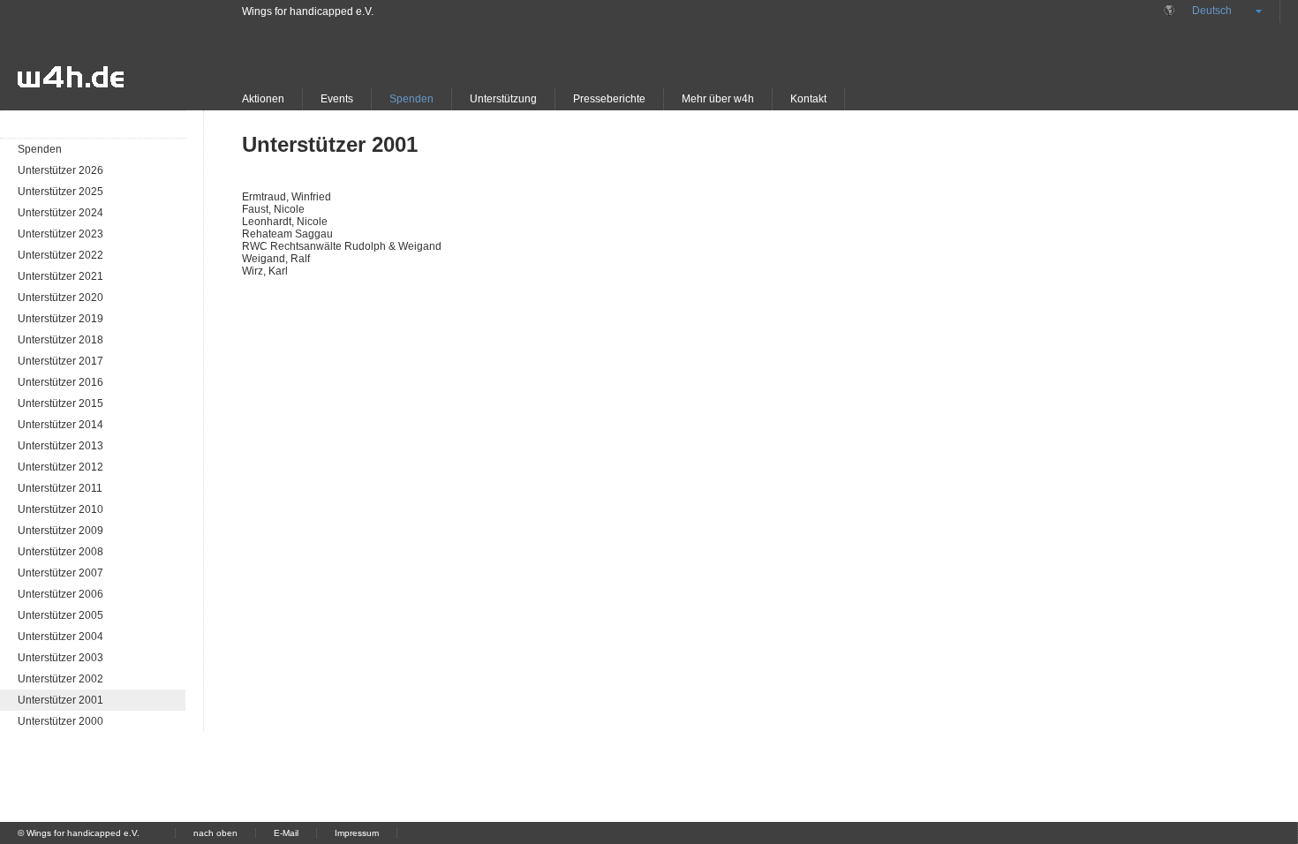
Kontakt (808, 99)
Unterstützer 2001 (60, 700)
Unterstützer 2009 (60, 530)
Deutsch (1212, 10)
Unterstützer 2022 (60, 255)
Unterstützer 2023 (60, 234)
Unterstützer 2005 (60, 615)
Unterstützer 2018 (60, 340)
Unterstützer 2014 (60, 424)
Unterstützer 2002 (60, 679)
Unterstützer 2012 (60, 467)
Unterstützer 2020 (60, 297)
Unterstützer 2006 (60, 594)
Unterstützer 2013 (60, 446)
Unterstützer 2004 (60, 636)
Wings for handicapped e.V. (308, 11)
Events (337, 99)
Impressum (357, 833)
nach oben (215, 833)
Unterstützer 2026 (60, 170)
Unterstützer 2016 (60, 382)
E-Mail (286, 833)
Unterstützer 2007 (60, 573)
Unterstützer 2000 (60, 721)
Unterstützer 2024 (60, 213)
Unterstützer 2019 (60, 319)
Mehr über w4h (718, 99)
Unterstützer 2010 (60, 509)
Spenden (411, 99)
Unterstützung (503, 99)
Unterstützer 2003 (60, 658)
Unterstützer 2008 (60, 552)
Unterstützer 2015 (60, 403)
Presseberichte (609, 99)
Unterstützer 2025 (60, 191)
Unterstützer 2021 (60, 276)
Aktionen (263, 99)
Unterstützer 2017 (60, 361)
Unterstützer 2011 (60, 488)
